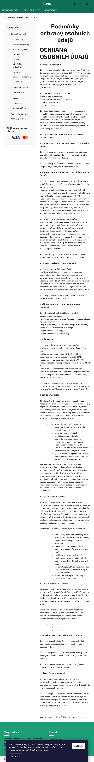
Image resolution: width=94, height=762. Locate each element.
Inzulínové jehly (20, 49)
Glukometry (18, 39)
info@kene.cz (55, 739)
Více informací (42, 750)
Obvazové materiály (22, 77)
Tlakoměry (18, 81)
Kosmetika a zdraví (19, 114)
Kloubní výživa (19, 108)
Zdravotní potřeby (19, 34)
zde (87, 415)
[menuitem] (10, 10)
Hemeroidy (18, 72)
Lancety (16, 54)
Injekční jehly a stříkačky (19, 65)
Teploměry (18, 59)
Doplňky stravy (17, 92)
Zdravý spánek (17, 119)
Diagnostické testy (19, 87)
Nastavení (15, 756)
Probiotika (17, 103)
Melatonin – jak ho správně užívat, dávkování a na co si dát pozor (23, 739)
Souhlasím (78, 746)
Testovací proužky (21, 44)
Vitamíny (17, 98)
